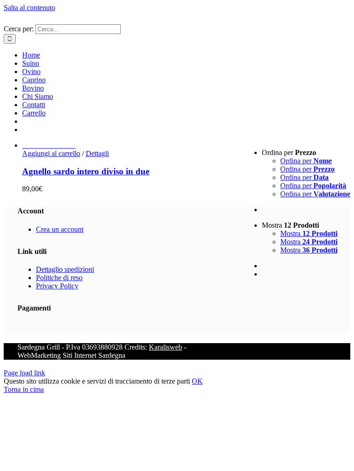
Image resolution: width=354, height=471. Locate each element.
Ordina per (306, 161)
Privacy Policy (57, 286)
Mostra (308, 233)
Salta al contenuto (29, 7)
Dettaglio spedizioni (65, 269)
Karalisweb (165, 347)
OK (197, 381)
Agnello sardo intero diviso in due (85, 171)
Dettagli (97, 153)
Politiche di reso (59, 277)
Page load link (24, 373)
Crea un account (59, 229)
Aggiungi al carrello (51, 153)
